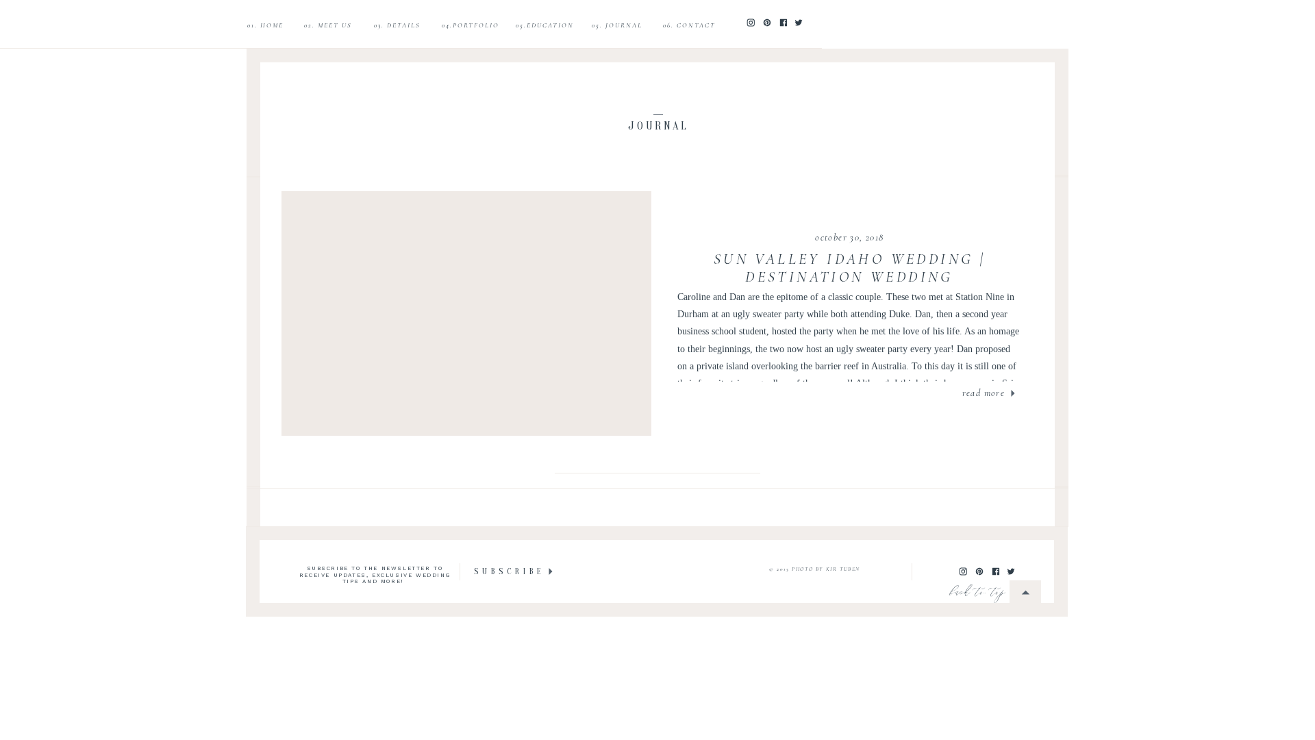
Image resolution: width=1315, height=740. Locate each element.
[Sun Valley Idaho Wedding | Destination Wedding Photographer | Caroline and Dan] (467, 313)
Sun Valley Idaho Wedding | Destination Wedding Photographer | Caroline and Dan (849, 277)
